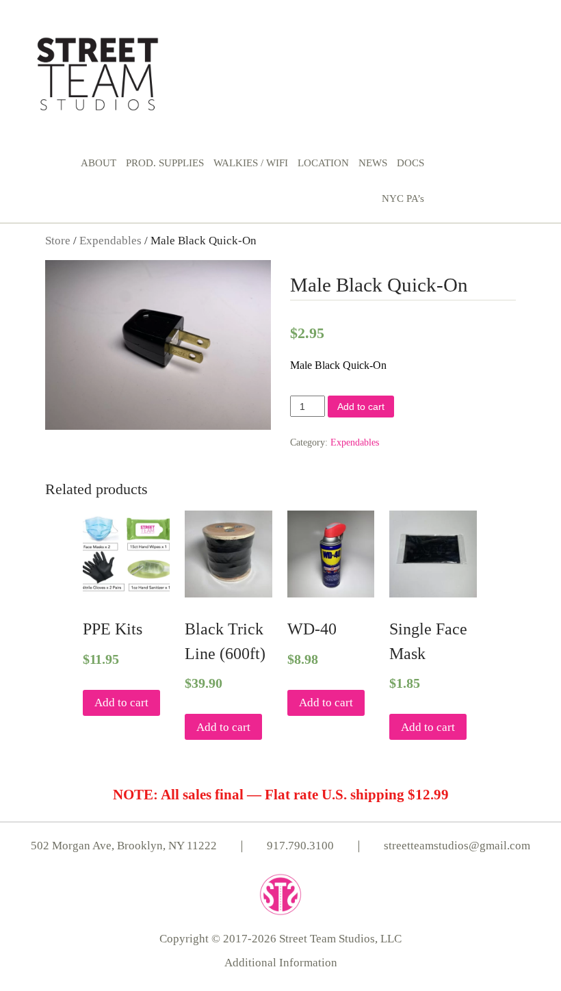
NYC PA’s (403, 198)
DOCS (410, 162)
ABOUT (98, 162)
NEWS (372, 162)
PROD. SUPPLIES (165, 162)
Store (57, 240)
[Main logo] (97, 71)
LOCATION (323, 162)
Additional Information (280, 962)
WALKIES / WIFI (250, 162)
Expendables (110, 240)
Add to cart (360, 406)
